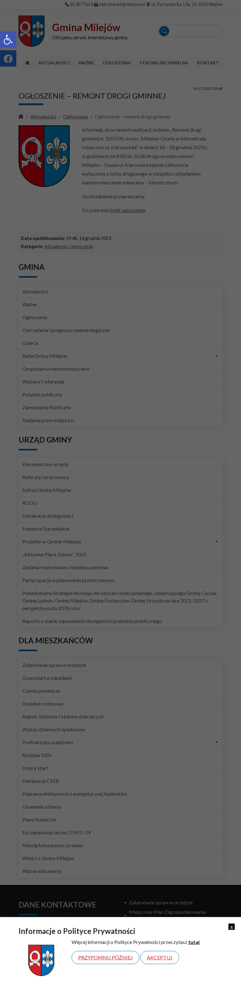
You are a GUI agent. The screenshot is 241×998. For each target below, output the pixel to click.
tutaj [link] (194, 942)
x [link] (231, 926)
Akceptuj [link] (160, 957)
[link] (8, 39)
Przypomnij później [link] (105, 957)
